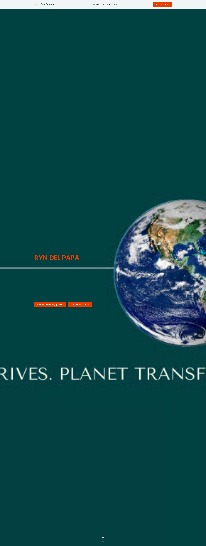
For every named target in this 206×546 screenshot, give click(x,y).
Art (115, 4)
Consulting (94, 4)
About (105, 4)
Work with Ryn (162, 4)
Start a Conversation (80, 304)
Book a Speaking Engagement (50, 304)
